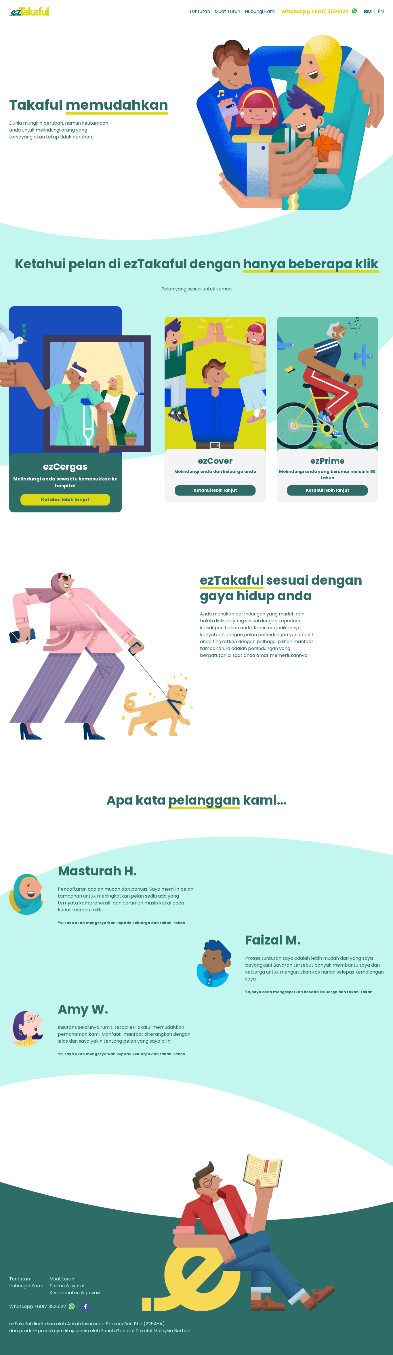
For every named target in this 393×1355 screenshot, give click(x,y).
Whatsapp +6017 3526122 (315, 11)
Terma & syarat (67, 1285)
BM (368, 11)
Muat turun (61, 1279)
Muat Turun (227, 11)
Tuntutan (199, 11)
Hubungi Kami (260, 11)
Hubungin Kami (26, 1285)
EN (381, 11)
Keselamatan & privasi (74, 1292)
